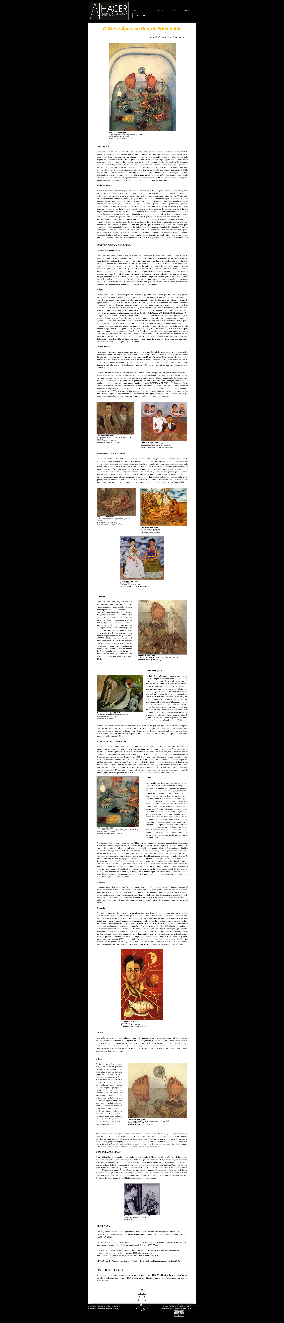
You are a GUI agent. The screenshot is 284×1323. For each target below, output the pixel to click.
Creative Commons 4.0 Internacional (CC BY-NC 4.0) (176, 1308)
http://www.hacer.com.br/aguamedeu (161, 1277)
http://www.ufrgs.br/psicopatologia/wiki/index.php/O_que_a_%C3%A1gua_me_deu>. (145, 1234)
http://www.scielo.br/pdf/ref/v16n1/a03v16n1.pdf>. (117, 1255)
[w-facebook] (141, 1305)
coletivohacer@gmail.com (142, 1309)
